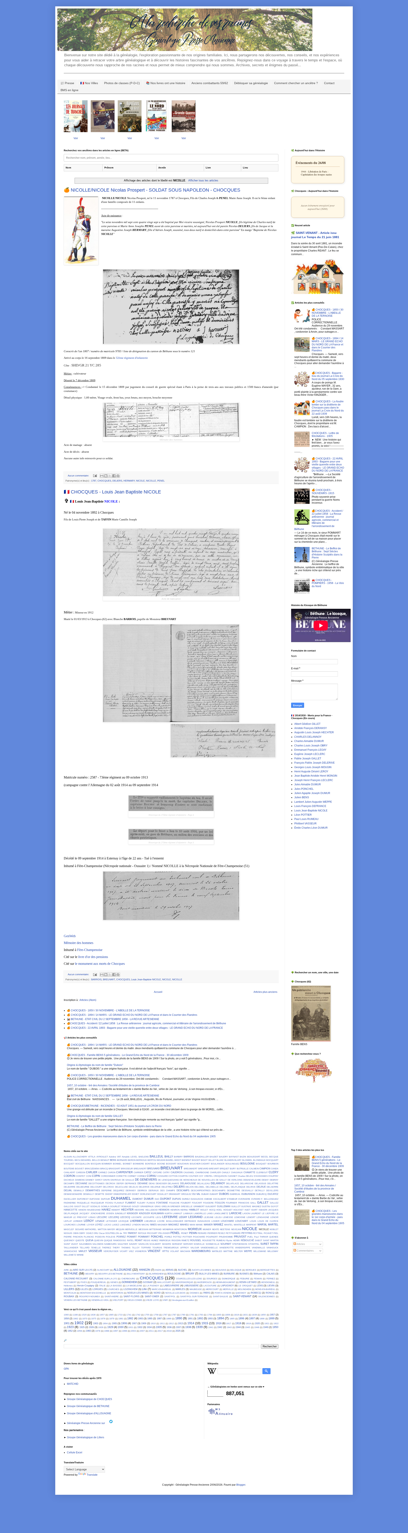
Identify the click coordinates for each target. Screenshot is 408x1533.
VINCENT (154, 1251)
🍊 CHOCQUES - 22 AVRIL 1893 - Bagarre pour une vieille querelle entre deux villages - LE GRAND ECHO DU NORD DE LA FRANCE (145, 1027)
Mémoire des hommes (78, 943)
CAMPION (264, 1168)
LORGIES (97, 1289)
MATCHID (72, 1383)
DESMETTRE (233, 1190)
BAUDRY (223, 1157)
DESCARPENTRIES (201, 1190)
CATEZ (148, 1172)
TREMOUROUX (171, 1247)
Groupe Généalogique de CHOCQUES (89, 1399)
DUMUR (149, 1198)
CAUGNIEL (188, 1172)
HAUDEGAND (94, 1210)
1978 (97, 1331)
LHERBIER (136, 1220)
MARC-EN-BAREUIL (161, 1289)
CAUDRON (177, 1172)
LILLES (84, 1289)
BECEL (264, 1157)
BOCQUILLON (82, 1164)
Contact (329, 83)
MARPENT (251, 1225)
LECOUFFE (148, 1217)
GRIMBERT (199, 1206)
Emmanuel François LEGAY (310, 749)
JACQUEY (84, 1213)
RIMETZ (185, 1240)
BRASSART (114, 1168)
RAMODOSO (119, 1240)
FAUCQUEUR (97, 1203)
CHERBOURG (128, 1278)
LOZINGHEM (130, 1289)
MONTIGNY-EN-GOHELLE (93, 1293)
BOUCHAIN (183, 1164)
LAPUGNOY (227, 1285)
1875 (93, 1318)
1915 (204, 1323)
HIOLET (204, 1210)
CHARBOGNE (202, 1172)
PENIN (193, 1233)
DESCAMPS (183, 1190)
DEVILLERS (272, 1190)
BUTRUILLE (243, 1168)
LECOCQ (125, 1217)
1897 (252, 1318)
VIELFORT (118, 1300)
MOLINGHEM (244, 1289)
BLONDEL (247, 1160)
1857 (272, 1314)
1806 (227, 1315)
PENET (184, 1233)
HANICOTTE (70, 1209)
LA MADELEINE (134, 1285)
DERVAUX (154, 1190)
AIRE (66, 1270)
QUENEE (273, 1237)
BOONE (161, 1164)
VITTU (165, 1251)
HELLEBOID (151, 1210)
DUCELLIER (70, 1199)
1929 (110, 1327)
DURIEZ (186, 1199)
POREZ (168, 1237)
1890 (178, 1318)
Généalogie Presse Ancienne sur (86, 1423)
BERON (132, 1160)
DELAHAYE (173, 1183)
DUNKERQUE (228, 1278)
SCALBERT (155, 1244)
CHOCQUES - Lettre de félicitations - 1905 (325, 435)
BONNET (127, 1164)
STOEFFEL (253, 1244)
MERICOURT (212, 1289)
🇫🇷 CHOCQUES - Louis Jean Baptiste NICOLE (112, 492)
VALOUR (194, 1247)
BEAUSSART (253, 1157)
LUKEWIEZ (125, 1225)
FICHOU (109, 1203)
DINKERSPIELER (122, 1194)
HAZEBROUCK (204, 1282)
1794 (209, 1315)
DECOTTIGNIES (96, 1183)
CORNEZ (141, 1176)
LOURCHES (70, 1225)
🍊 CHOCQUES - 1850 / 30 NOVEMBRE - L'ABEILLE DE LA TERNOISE (108, 1010)
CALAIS (270, 1273)
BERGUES (251, 1270)
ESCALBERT (219, 1199)
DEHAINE (142, 1183)
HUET (247, 1210)
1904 (105, 1323)
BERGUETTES (267, 1270)
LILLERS (69, 1289)
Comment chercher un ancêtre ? (296, 83)
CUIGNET (232, 1176)
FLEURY (141, 1203)
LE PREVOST (80, 1217)
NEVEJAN (236, 1229)
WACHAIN (185, 1251)
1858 (66, 1318)
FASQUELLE (83, 1203)
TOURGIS (157, 1247)
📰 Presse (67, 83)
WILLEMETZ (70, 1255)
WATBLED (217, 1251)
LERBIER (77, 1221)
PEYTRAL (258, 1233)
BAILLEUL (156, 1156)
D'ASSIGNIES (261, 1176)
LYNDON (136, 1225)
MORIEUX (195, 1229)
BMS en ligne (69, 90)
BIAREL (170, 1160)
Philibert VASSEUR (305, 823)
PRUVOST (240, 1236)
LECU (158, 1217)
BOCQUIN (96, 1164)
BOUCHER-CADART (200, 1164)
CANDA (274, 1168)
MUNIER (207, 1229)
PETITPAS (246, 1233)
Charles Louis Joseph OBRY (310, 745)
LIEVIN (271, 1285)
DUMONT (137, 1199)
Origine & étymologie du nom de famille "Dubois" (95, 1065)
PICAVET (268, 1233)
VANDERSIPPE (242, 1247)
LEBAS (92, 1217)
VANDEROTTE (226, 1247)
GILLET (85, 1206)
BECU (78, 1160)
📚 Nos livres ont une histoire (165, 83)
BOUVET (79, 1168)
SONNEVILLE (213, 1244)
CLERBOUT (262, 1172)
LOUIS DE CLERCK (268, 1221)
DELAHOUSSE (188, 1183)
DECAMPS (69, 1183)
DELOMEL (225, 1187)
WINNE (80, 1255)
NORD (157, 1292)
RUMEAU (220, 1240)
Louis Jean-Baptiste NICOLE (146, 979)
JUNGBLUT (120, 1213)
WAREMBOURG (201, 1251)
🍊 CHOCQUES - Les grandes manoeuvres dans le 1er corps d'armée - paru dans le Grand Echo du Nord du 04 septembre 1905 (141, 1136)
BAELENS (144, 1157)
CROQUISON (220, 1176)
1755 (146, 1315)
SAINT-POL (170, 1296)
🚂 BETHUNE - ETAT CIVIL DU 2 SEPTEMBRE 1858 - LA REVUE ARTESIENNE (113, 1019)
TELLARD (84, 1247)
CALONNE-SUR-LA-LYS (105, 1278)
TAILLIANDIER (71, 1247)
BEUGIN (161, 1160)
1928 (100, 1327)
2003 (133, 1331)
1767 (164, 1315)
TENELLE (96, 1247)
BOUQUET (261, 1164)
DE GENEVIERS (146, 1179)
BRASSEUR (127, 1168)
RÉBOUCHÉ (247, 1240)
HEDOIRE (139, 1210)
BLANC (220, 1160)
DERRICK (142, 1190)
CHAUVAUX (237, 1172)
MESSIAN (143, 1229)
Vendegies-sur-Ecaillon (183, 1300)
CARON (111, 1172)
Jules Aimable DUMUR (307, 784)
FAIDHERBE (70, 1203)
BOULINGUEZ (232, 1164)
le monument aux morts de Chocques (100, 963)
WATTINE (228, 1251)
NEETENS (225, 1229)
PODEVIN (100, 1237)
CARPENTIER (124, 1172)
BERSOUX (141, 1160)
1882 (130, 1318)
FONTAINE (162, 1202)
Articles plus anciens (265, 991)
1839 (254, 1315)
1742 (137, 1315)
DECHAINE (81, 1183)
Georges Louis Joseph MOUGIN (313, 767)
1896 (241, 1318)
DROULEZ (186, 1194)
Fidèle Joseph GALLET (307, 758)
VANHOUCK (272, 1247)
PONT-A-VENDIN (223, 1293)
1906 (124, 1323)
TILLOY (136, 1247)
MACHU (145, 1225)
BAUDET (214, 1157)
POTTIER (187, 1237)
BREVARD (203, 1168)
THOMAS (125, 1247)
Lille (144, 1289)
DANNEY (89, 1180)
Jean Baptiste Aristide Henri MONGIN (315, 775)
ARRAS (169, 1270)
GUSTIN (266, 1206)
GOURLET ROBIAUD (120, 1206)
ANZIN (158, 1270)
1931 (130, 1327)
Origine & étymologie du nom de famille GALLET (95, 1116)
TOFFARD (146, 1247)
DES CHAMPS (167, 1190)
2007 (142, 1331)
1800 (218, 1315)
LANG (210, 1213)
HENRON (175, 1210)
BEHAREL (86, 1160)
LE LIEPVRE (268, 1213)
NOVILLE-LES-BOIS (175, 1293)
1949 (265, 1327)
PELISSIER (164, 1233)
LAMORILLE (200, 1213)
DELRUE (261, 1186)
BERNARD (122, 1160)
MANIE (199, 1225)
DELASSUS (260, 1183)
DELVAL (68, 1190)
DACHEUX (69, 1180)
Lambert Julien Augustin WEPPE (313, 801)
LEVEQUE (123, 1221)
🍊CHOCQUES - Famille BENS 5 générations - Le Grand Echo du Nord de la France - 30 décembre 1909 (127, 1055)
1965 (88, 1331)
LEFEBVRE (170, 1217)
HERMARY (129, 480)
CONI (88, 1176)
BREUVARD (153, 1168)
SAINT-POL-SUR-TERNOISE (194, 1296)
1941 (210, 1327)
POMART (132, 1236)
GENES (114, 1282)
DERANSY (131, 1190)
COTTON (173, 1176)
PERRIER (212, 1233)
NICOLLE (151, 480)
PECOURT (152, 1233)
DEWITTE (99, 1194)
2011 (151, 1331)
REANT (139, 1240)
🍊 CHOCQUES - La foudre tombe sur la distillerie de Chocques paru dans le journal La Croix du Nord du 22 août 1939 (328, 407)
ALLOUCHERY (80, 1157)
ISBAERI (263, 1210)
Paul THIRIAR (261, 1237)
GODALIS (95, 1206)
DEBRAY (274, 1180)
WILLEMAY (272, 1251)
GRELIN (166, 1206)
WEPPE (248, 1251)
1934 (149, 1327)
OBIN (75, 1233)
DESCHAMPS (218, 1190)
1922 (276, 1323)
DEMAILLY (79, 1190)
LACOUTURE (210, 1285)
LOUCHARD (227, 1221)
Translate (92, 1474)
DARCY (99, 1180)
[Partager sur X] (110, 476)
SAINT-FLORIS (131, 1296)
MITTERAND (155, 1229)
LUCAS (107, 1225)
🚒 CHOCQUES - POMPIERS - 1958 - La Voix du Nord (328, 583)
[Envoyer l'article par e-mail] (95, 475)
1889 (168, 1318)
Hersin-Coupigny (85, 1285)
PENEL (161, 480)
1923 (70, 1327)
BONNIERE (138, 1164)
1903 (95, 1323)
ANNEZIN (144, 1269)
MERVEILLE (131, 1229)
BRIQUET (224, 1168)
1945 (247, 1327)
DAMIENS (80, 1180)
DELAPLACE (232, 1183)
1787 (93, 480)
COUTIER (193, 1176)
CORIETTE (121, 1176)
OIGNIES (194, 1293)
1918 (238, 1323)
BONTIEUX (150, 1164)
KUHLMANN (157, 1213)
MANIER (208, 1224)
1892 (200, 1318)
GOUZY (136, 1206)
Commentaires (305, 1250)
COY (201, 1176)
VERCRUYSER (110, 1251)
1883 (140, 1318)
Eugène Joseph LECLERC (309, 754)
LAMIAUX (188, 1213)
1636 (93, 1315)
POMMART (144, 1236)
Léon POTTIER (303, 814)
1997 (115, 1331)
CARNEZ (102, 1172)
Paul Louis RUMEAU (306, 819)
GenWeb (70, 936)
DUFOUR (105, 1199)
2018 (169, 1331)
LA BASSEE (116, 1285)
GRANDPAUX (147, 1206)
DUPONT (165, 1198)
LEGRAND (195, 1217)
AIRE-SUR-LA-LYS (82, 1270)
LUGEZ (115, 1225)
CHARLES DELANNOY (308, 736)
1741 (129, 1315)
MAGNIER (162, 1225)
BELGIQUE (236, 1270)
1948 (256, 1327)
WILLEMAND (259, 1251)
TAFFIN (274, 1243)
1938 (188, 1327)
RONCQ (270, 1292)
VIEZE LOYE (152, 1300)
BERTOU (151, 1160)
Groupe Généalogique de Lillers (85, 1437)
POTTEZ (177, 1237)
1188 (75, 1315)
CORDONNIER (108, 1176)
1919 (248, 1323)
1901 (67, 1323)
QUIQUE (108, 1240)
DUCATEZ (273, 1194)
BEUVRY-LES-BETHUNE (110, 1274)
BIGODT (196, 1160)
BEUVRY (89, 1274)
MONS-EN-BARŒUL (265, 1289)
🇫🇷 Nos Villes (89, 83)
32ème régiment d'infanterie (132, 357)
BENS (113, 1160)
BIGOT (204, 1160)
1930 (121, 1327)
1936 (169, 1327)
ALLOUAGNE (122, 1269)
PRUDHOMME (226, 1237)
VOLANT (174, 1251)
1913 (180, 1323)
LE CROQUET (245, 1285)
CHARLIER (215, 1172)
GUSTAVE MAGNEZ (251, 1206)
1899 (272, 1318)
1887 (159, 1318)
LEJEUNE (209, 1217)
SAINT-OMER (152, 1296)
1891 (190, 1318)
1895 (232, 1318)
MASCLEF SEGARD (74, 1229)
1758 (156, 1315)
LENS (260, 1285)
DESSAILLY (248, 1190)
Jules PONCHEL (304, 788)
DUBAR (205, 1194)
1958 (79, 1331)
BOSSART (171, 1164)
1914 (190, 1323)
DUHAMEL (121, 1198)
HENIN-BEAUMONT (225, 1282)
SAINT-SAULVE (220, 1296)
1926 (91, 1327)
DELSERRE (272, 1187)
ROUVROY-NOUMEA (89, 1296)
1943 (229, 1327)
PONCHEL (157, 1236)
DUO (157, 1199)
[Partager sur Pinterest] (118, 476)
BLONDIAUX (259, 1160)
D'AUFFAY (273, 1176)
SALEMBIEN (85, 1244)
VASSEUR (95, 1251)
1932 (139, 1327)
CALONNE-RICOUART (76, 1278)
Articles (300, 1244)
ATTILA (91, 1157)
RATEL (130, 1240)
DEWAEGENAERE (73, 1194)
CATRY (166, 1172)
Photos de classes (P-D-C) (122, 83)
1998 (124, 1331)
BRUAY (190, 1273)
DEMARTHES (92, 1190)
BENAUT (105, 1160)
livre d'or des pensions (93, 957)
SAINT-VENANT (242, 1296)
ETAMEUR (232, 1199)
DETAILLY (260, 1190)
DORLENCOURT (148, 1194)
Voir (76, 138)
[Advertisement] (304, 900)
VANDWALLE (258, 1247)
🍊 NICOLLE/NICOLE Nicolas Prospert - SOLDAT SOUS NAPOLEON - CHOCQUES (152, 190)
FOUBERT (186, 1203)
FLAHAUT (119, 1203)
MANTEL (228, 1225)
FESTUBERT (70, 1282)
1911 (162, 1323)
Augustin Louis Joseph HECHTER (314, 732)
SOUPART (225, 1244)
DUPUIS (176, 1199)
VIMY (165, 1300)
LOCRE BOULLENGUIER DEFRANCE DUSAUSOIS (183, 1221)
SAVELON (143, 1244)
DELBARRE (69, 1187)
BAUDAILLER (202, 1157)
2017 (160, 1331)
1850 (263, 1315)
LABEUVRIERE (171, 1285)
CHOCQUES (104, 480)
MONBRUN (168, 1229)
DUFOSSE (94, 1199)
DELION (190, 1187)
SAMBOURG (110, 1244)
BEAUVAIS (220, 1270)
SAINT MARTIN (270, 1240)
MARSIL (262, 1224)
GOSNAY (148, 1282)
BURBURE (229, 1273)
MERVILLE (228, 1289)
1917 (228, 1323)
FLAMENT (130, 1202)
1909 (143, 1323)
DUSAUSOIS (197, 1199)
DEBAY (265, 1180)
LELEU (218, 1217)
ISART (254, 1210)
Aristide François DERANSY (310, 728)
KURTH (168, 1213)
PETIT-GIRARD (233, 1233)
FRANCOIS (243, 1203)
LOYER (90, 1225)
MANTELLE (239, 1225)
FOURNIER (231, 1203)
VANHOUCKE (70, 1251)
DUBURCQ (261, 1194)
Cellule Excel (74, 1452)
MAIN (192, 1225)
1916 (219, 1323)
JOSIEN (110, 1213)
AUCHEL (182, 1270)
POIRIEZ (121, 1236)
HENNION (164, 1209)
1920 (257, 1323)
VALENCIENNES (266, 1296)
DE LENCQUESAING (168, 1180)
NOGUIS (68, 1233)
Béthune (258, 1273)
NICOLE (140, 480)
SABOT (258, 1240)
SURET (264, 1243)
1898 (262, 1318)
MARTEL (273, 1224)
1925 (82, 1327)
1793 (200, 1315)
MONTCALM (70, 1293)
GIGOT (77, 1206)
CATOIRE (157, 1172)
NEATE (215, 1229)
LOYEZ (99, 1224)
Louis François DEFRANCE (310, 806)
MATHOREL (91, 1229)
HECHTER (127, 1209)
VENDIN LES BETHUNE (76, 1300)
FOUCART (197, 1203)
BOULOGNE (247, 1163)
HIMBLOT (194, 1209)
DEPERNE (106, 1190)
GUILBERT (210, 1206)
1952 (70, 1331)
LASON (246, 1213)
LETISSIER (111, 1221)
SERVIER (188, 1244)
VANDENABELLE (209, 1247)
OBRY (82, 1233)
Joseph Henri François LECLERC (313, 780)
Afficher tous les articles (203, 180)
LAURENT (256, 1213)
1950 (275, 1327)
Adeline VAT (115, 1157)
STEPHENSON (239, 1244)
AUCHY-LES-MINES (201, 1270)
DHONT (109, 1194)
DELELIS (133, 1187)
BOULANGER (217, 1164)
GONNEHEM (129, 1282)
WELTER (238, 1251)
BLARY (238, 1160)
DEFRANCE (130, 1183)
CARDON (80, 1172)
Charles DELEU (245, 1176)
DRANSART (174, 1194)
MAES (153, 1224)
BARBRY (178, 1157)
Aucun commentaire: (79, 475)
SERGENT (177, 1244)
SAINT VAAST (71, 1244)
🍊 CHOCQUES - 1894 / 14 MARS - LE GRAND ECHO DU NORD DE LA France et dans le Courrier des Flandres (132, 1014)
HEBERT (115, 1210)
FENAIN (258, 1278)
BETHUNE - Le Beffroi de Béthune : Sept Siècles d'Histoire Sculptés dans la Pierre (114, 1126)
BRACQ (104, 1168)
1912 (171, 1323)
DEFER (120, 1183)
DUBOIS (224, 1193)
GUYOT (274, 1206)
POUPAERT (212, 1237)
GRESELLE (187, 1206)
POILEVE (110, 1237)
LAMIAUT (177, 1213)
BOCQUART (272, 1160)
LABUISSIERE (191, 1285)
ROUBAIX (69, 1296)
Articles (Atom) (87, 1000)
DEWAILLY (88, 1194)
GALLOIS (68, 1206)
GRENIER (175, 1206)
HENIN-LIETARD (248, 1282)
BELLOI (96, 1160)
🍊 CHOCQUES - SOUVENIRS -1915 (323, 492)
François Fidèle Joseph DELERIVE (314, 762)
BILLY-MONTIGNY (136, 1274)
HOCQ (212, 1210)
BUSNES (244, 1273)
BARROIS (96, 979)
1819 (236, 1315)
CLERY (273, 1172)
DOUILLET (162, 1194)
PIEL (275, 1233)
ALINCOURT (103, 1270)
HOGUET (227, 1210)
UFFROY (184, 1247)
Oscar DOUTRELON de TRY (113, 1233)
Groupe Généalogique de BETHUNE (87, 1406)
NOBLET (274, 1229)
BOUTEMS (69, 1168)
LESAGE (100, 1221)
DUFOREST (83, 1199)
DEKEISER (161, 1183)
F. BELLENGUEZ (269, 1199)
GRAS (157, 1206)
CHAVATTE (249, 1172)
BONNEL (117, 1164)
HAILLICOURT (164, 1282)
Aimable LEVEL (129, 1157)
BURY (233, 1168)
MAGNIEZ (173, 1224)
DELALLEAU (203, 1183)
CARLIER (91, 1172)
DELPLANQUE (238, 1187)
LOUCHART (241, 1221)
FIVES (84, 1282)
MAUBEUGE (196, 1289)
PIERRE (68, 1237)
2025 (178, 1331)
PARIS (206, 1292)
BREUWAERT (190, 1168)
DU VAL (196, 1194)
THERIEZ (106, 1247)
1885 (149, 1318)
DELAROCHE (247, 1183)
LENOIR (274, 1217)
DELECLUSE (121, 1187)
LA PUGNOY (152, 1285)
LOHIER (215, 1221)
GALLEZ (274, 1203)
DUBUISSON (248, 1194)
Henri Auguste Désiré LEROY (311, 771)
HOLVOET (238, 1210)
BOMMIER (107, 1164)
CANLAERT (69, 1172)
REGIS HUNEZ (150, 1240)
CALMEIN (254, 1168)
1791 (191, 1315)
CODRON (69, 1175)
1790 (182, 1315)
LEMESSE (228, 1217)
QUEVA (89, 1240)
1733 (120, 1315)
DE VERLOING (235, 1180)
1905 (114, 1323)
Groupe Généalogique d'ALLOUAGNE (89, 1413)
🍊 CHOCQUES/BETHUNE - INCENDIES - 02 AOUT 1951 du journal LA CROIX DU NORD (119, 1105)
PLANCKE (89, 1237)
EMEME (208, 1199)
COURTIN (183, 1176)
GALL (253, 1203)
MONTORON (180, 1229)
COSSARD (162, 1176)
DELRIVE (251, 1187)
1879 (111, 1318)
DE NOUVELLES (206, 1180)
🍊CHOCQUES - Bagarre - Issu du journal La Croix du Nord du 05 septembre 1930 (328, 376)
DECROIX (110, 1183)
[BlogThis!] (106, 476)
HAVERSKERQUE (184, 1282)
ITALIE (102, 1285)
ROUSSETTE (208, 1240)
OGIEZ (89, 1233)
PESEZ (221, 1233)
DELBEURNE (82, 1187)
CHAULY (226, 1172)
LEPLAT (68, 1221)
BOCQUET (69, 1164)
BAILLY (168, 1156)
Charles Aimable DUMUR (309, 741)
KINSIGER (132, 1213)
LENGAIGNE (262, 1217)
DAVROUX (115, 1180)
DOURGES (212, 1278)
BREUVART (109, 979)
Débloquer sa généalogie (251, 83)
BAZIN (243, 1157)
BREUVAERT (140, 1168)
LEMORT (250, 1217)
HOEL (219, 1210)
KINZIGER (144, 1213)
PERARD (202, 1233)
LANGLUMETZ (221, 1213)
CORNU (151, 1175)
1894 (220, 1318)
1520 (84, 1315)
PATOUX (142, 1233)
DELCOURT (96, 1187)
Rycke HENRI (233, 1240)
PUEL (250, 1237)
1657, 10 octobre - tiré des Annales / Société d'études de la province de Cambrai (113, 1085)
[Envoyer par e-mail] (102, 476)
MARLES (180, 1289)
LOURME (81, 1225)
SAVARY (133, 1244)
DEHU (152, 1183)
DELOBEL (199, 1187)
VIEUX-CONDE (134, 1300)
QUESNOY (69, 1240)
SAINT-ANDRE (112, 1296)
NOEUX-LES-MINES (138, 1292)
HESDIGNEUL (268, 1282)
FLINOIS (151, 1203)
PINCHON (78, 1237)
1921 (266, 1323)
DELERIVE (144, 1187)
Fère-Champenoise (89, 950)
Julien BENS (301, 797)
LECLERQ (113, 1217)
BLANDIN (229, 1160)
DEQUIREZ (118, 1190)
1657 (102, 1315)
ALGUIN (68, 1157)
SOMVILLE (199, 1244)
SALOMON (97, 1244)
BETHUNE (71, 1273)
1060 (66, 1315)
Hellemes (68, 1285)
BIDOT (177, 1160)
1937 (178, 1327)
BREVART (214, 1168)
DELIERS (117, 480)
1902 (79, 1323)
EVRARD (255, 1199)
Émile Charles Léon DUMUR (311, 827)
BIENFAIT (186, 1160)
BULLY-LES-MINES (209, 1273)
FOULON (220, 1202)
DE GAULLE (128, 1180)
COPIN (96, 1175)
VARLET (82, 1251)
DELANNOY (218, 1183)
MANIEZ (218, 1224)
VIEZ (131, 1251)
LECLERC (102, 1217)
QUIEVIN (98, 1240)
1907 (134, 1323)
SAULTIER (123, 1244)
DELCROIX (108, 1187)
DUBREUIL (235, 1194)
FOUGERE (208, 1203)
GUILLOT (236, 1206)
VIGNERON (140, 1251)
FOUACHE (174, 1203)
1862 (75, 1318)
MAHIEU (184, 1224)
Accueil (158, 991)
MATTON (102, 1229)
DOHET (135, 1194)
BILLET (212, 1160)
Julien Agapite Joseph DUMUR (312, 793)
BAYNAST (234, 1157)
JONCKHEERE (98, 1213)
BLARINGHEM (156, 1274)
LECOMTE (136, 1217)
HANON (82, 1210)
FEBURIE (244, 1278)
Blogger (240, 1484)
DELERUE (155, 1187)
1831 (245, 1315)
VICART (124, 1251)
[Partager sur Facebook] (114, 476)
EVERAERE (244, 1199)
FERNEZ (270, 1278)
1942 (219, 1327)
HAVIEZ (106, 1209)
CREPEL (208, 1176)
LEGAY (183, 1217)
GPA (66, 1368)
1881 (120, 1318)
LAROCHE (235, 1213)
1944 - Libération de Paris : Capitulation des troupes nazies (316, 173)
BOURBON (273, 1164)
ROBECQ (256, 1292)
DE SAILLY (221, 1180)
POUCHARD (199, 1237)
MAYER (111, 1229)
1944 (238, 1327)
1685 (111, 1315)
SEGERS (166, 1244)
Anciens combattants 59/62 (209, 83)
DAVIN (106, 1180)
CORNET (132, 1176)
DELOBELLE (212, 1187)
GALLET (263, 1202)
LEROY (89, 1220)
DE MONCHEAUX (188, 1180)
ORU (96, 1233)
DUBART (214, 1194)
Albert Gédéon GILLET (307, 723)
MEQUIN (120, 1229)
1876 (102, 1318)
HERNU (184, 1210)
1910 (153, 1323)
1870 (84, 1318)
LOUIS (253, 1221)
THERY (116, 1247)
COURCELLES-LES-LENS (189, 1278)
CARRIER (138, 1172)
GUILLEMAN (223, 1206)
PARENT (132, 1233)
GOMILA (105, 1206)
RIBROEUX (165, 1240)
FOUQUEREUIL (98, 1282)
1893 (210, 1318)
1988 (106, 1331)
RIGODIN (176, 1240)
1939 (199, 1327)
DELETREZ (167, 1187)
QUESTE (79, 1240)
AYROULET (102, 1157)
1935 (159, 1327)
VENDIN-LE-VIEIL (100, 1300)
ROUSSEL (195, 1240)
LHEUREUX (150, 1221)
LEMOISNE (239, 1217)
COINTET (80, 1176)
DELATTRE (272, 1183)
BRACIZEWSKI (92, 1168)
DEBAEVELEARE (252, 1180)
